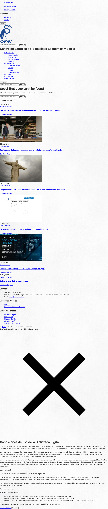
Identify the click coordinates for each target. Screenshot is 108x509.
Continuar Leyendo (6, 114)
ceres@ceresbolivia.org (17, 297)
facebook (7, 18)
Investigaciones (9, 78)
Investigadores (13, 59)
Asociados (12, 57)
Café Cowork (8, 317)
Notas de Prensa (14, 66)
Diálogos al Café (10, 10)
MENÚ (3, 23)
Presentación (13, 55)
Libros (10, 68)
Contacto (7, 74)
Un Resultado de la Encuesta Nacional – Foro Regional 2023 (24, 229)
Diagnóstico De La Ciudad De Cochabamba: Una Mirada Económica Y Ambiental (32, 190)
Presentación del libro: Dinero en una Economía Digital (22, 269)
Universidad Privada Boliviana (14, 307)
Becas (10, 70)
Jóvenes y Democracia (12, 323)
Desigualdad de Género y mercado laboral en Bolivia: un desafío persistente (31, 150)
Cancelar (15, 508)
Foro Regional (9, 76)
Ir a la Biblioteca (5, 508)
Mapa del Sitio (9, 2)
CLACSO (7, 305)
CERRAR (4, 82)
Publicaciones (9, 63)
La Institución (9, 53)
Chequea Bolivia (10, 319)
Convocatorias (13, 72)
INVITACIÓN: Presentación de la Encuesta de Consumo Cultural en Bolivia (30, 111)
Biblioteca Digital (10, 6)
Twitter (6, 20)
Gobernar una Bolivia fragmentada (14, 281)
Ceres (4, 327)
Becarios (11, 61)
